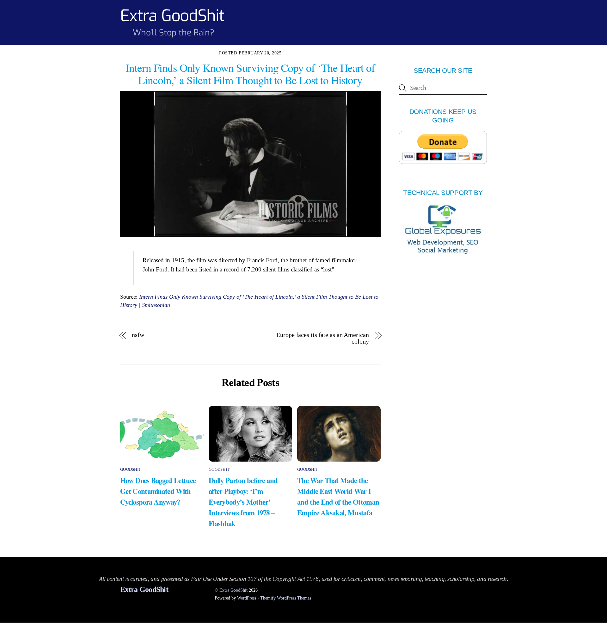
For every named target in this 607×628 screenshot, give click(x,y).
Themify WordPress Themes (285, 597)
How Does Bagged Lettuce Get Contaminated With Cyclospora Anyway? (158, 491)
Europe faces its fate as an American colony (322, 338)
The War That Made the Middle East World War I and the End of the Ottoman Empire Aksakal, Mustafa (338, 496)
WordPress (246, 597)
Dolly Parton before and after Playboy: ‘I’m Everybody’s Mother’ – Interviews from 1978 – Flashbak (243, 502)
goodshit (130, 469)
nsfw (138, 335)
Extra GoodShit (233, 590)
